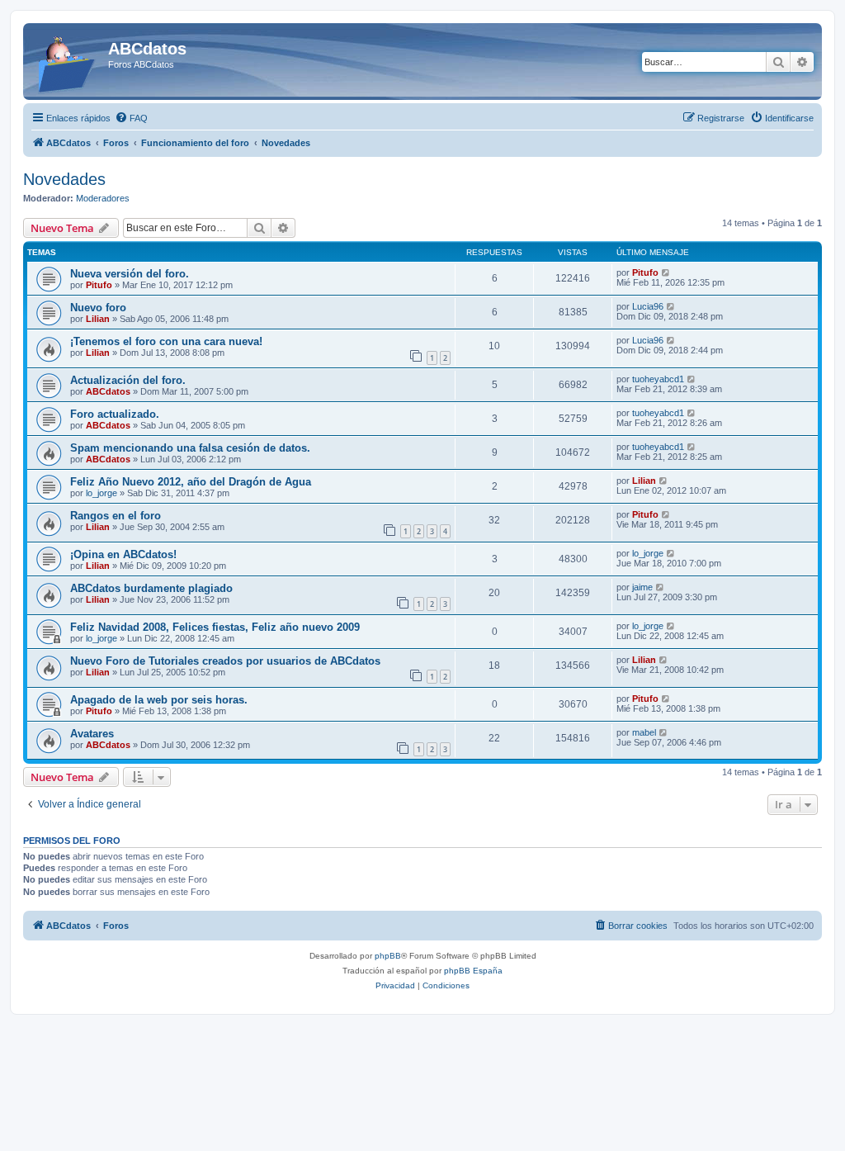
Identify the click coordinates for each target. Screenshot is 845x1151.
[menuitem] (131, 118)
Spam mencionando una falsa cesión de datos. (190, 448)
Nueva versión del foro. (129, 274)
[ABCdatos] (67, 61)
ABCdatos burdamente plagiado (151, 588)
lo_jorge (101, 493)
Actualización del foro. (128, 380)
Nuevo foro (98, 307)
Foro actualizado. (114, 414)
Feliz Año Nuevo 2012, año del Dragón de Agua (190, 482)
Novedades (64, 179)
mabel (644, 732)
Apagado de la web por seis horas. (159, 700)
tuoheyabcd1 (658, 379)
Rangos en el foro (115, 515)
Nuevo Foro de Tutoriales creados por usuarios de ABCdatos (225, 661)
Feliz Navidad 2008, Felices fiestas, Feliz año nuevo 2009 (215, 627)
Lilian (98, 319)
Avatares (92, 733)
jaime (642, 587)
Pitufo (99, 285)
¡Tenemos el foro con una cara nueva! (166, 341)
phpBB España (473, 970)
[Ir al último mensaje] (666, 272)
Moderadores (103, 198)
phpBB (388, 955)
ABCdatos (108, 391)
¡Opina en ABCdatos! (123, 554)
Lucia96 (647, 306)
